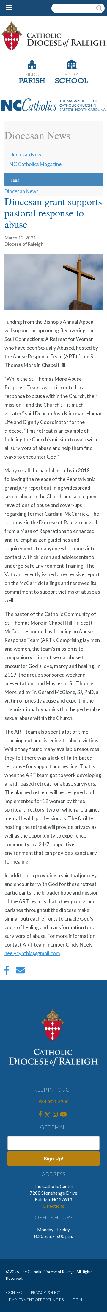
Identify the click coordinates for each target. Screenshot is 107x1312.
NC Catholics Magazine (36, 164)
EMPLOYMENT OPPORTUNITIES (36, 1299)
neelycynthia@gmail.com (32, 953)
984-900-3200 (53, 1101)
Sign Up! (53, 1158)
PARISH (32, 81)
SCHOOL (71, 81)
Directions (53, 1206)
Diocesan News (27, 154)
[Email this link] (20, 971)
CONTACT (15, 1292)
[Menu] (11, 8)
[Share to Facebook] (6, 971)
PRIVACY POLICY (45, 1292)
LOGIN (76, 1299)
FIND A (32, 74)
